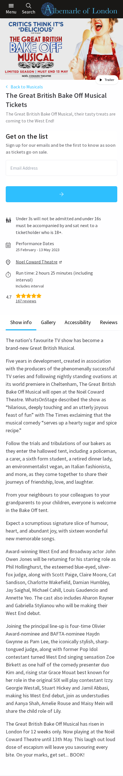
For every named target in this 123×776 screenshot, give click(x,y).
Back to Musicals (27, 87)
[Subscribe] (61, 194)
